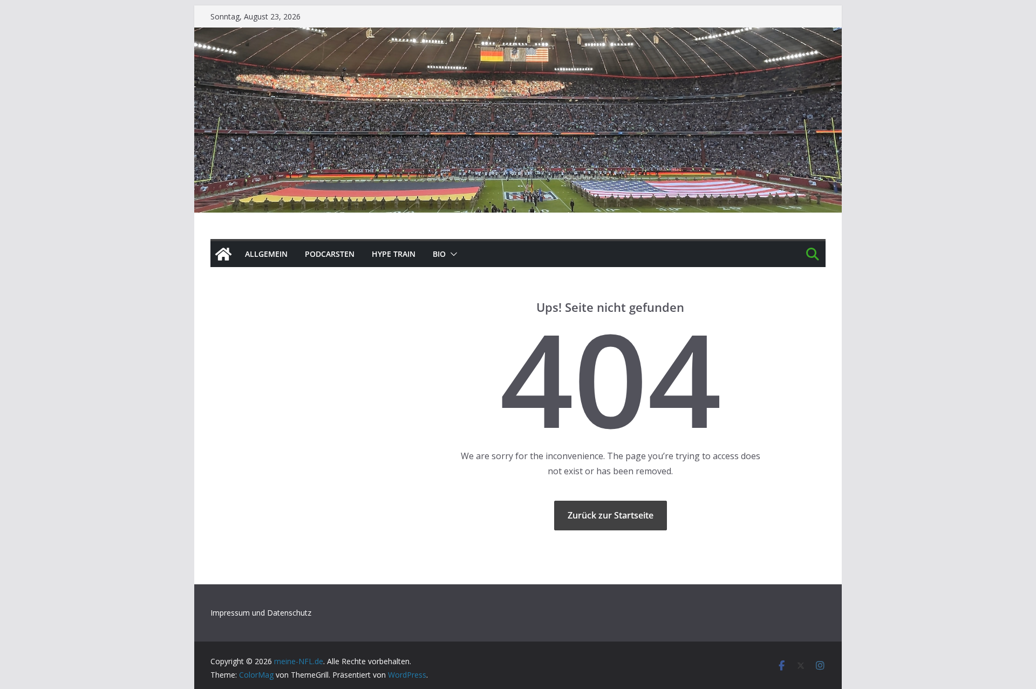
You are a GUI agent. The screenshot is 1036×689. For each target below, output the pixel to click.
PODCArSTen (330, 254)
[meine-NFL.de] (223, 254)
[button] (452, 254)
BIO (439, 254)
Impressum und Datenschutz (260, 613)
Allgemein (266, 254)
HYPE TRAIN (393, 254)
